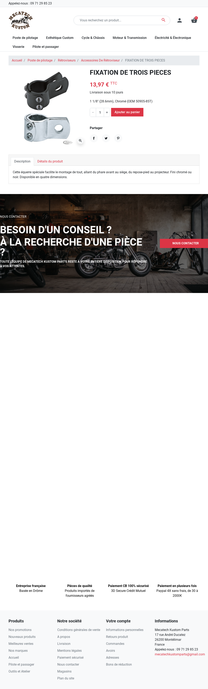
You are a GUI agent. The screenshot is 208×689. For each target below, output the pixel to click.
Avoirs (110, 651)
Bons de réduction (119, 664)
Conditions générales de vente (78, 630)
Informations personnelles (124, 630)
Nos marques (18, 651)
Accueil (17, 60)
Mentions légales (69, 651)
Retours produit (117, 637)
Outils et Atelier (19, 671)
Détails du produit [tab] (50, 161)
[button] (194, 20)
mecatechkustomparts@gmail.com (180, 654)
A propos (63, 637)
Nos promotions (20, 630)
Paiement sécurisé (70, 657)
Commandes (115, 644)
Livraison (63, 644)
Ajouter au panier (127, 112)
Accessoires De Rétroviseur (100, 60)
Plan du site (65, 678)
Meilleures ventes (21, 644)
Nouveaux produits (22, 637)
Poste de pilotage (40, 60)
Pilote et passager (21, 664)
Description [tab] (22, 161)
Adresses (112, 657)
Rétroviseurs (67, 60)
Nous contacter (68, 664)
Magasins (64, 671)
